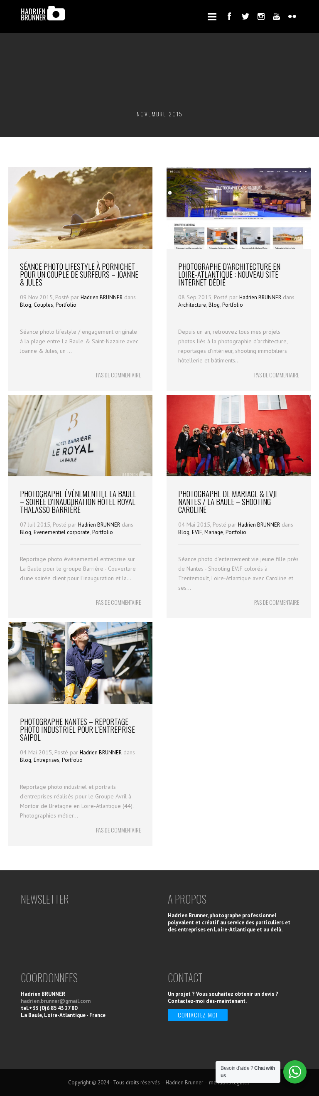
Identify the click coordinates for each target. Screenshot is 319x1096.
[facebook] (229, 16)
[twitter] (245, 16)
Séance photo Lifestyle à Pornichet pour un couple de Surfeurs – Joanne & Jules (79, 274)
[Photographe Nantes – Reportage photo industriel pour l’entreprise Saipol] (80, 702)
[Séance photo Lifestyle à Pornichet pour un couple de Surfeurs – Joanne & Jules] (80, 247)
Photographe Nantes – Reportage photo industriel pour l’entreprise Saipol (77, 729)
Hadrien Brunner (184, 1082)
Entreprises (46, 760)
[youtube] (276, 16)
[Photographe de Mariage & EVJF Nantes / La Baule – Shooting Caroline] (239, 474)
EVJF (197, 532)
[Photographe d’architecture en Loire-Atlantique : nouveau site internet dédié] (239, 247)
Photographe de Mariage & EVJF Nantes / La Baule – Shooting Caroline (228, 501)
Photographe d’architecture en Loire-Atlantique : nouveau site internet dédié (229, 274)
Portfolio (66, 304)
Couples (43, 304)
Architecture (192, 304)
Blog (25, 304)
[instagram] (261, 16)
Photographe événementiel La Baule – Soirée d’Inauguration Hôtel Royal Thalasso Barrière (78, 501)
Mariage (213, 532)
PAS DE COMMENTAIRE (118, 374)
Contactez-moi (198, 1014)
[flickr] (292, 16)
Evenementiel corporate (62, 532)
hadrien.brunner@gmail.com (56, 1001)
